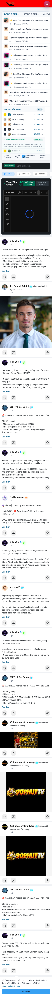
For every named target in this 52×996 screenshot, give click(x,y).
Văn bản (25, 174)
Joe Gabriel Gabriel (19, 286)
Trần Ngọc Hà (17, 124)
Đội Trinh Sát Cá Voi (19, 407)
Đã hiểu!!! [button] (26, 992)
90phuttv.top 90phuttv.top (22, 722)
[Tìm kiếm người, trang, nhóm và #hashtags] (47, 4)
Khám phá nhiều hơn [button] (11, 986)
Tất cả (10, 174)
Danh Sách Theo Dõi (42, 183)
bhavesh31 (15, 587)
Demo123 (16, 151)
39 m (11, 365)
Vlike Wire (14, 241)
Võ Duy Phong (18, 129)
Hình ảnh (41, 174)
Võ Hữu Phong (18, 119)
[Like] (26, 277)
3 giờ (11, 893)
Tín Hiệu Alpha (17, 497)
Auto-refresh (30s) (30, 157)
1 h (11, 455)
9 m (11, 245)
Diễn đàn (18, 157)
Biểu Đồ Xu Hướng (29, 183)
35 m (11, 292)
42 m (11, 410)
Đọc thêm (6, 271)
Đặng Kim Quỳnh (19, 134)
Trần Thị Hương (18, 115)
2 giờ (11, 636)
